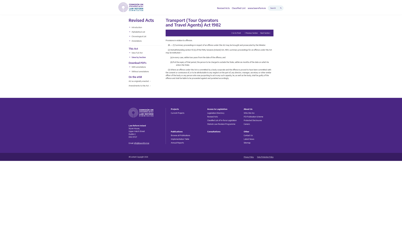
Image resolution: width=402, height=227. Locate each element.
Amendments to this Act (140, 85)
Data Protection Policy (265, 157)
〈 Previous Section (250, 33)
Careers (247, 124)
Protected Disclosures (253, 120)
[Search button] (281, 8)
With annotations (138, 67)
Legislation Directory (215, 113)
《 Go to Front (235, 33)
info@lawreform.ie (141, 143)
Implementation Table (180, 139)
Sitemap (247, 142)
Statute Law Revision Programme (221, 124)
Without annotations (140, 71)
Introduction (136, 27)
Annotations (136, 41)
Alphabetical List (138, 32)
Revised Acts (212, 116)
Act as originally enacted (140, 81)
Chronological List (138, 36)
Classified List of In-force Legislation (222, 120)
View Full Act (137, 52)
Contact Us (248, 135)
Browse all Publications (180, 135)
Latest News (249, 139)
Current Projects (177, 113)
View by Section (138, 57)
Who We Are (249, 113)
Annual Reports (177, 142)
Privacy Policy (249, 157)
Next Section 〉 (266, 33)
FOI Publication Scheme (253, 116)
